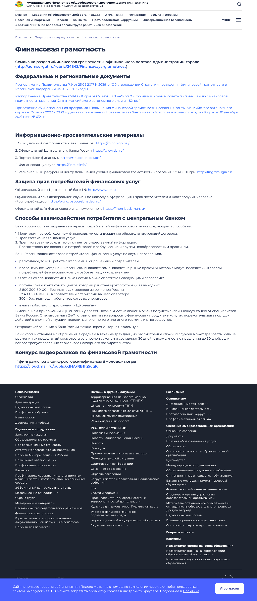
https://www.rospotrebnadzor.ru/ (74, 201)
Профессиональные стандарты (38, 445)
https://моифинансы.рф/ (80, 158)
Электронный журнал (31, 434)
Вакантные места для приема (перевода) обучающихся (196, 482)
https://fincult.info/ (71, 165)
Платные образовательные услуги (191, 441)
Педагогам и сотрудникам (35, 429)
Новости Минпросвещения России (41, 455)
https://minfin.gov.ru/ (112, 143)
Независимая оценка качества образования (199, 546)
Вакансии (22, 470)
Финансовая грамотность (34, 513)
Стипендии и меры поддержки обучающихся (200, 475)
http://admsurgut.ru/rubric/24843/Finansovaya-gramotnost (71, 66)
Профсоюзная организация (35, 465)
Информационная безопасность (167, 20)
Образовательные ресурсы (35, 439)
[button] (239, 4)
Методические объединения (36, 493)
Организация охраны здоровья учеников (196, 525)
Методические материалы (35, 503)
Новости (61, 20)
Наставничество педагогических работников (49, 508)
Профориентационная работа (188, 419)
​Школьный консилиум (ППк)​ (112, 405)
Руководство (175, 460)
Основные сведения (181, 431)
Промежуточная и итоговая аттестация (120, 453)
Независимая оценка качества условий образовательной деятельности (195, 552)
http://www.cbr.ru (102, 190)
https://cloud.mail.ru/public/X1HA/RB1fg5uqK (56, 366)
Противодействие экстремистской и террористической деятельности (118, 499)
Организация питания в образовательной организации (197, 453)
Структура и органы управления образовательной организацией (190, 496)
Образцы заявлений (106, 474)
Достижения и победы (32, 422)
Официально (176, 398)
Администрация (27, 402)
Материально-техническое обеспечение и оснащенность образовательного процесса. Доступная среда (198, 506)
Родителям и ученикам (108, 427)
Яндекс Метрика (94, 587)
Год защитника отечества (109, 525)
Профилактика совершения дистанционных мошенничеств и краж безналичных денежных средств (50, 479)
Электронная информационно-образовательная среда (114, 513)
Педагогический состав (33, 407)
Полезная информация (33, 20)
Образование (176, 446)
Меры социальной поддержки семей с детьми (125, 520)
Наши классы (25, 417)
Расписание (136, 14)
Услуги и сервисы (164, 14)
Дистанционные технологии (187, 404)
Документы (174, 436)
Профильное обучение (32, 412)
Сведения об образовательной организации (66, 14)
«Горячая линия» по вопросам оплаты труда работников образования (68, 25)
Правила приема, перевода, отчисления (196, 520)
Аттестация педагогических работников (45, 450)
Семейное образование (108, 469)
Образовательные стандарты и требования (198, 470)
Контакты (80, 20)
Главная (21, 14)
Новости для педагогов (32, 527)
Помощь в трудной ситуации (113, 392)
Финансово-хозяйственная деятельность (196, 489)
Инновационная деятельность (188, 409)
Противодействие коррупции (115, 20)
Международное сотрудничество (191, 465)
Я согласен (229, 588)
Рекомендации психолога (110, 421)
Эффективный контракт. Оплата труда (43, 487)
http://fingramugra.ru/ (214, 172)
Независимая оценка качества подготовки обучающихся (198, 561)
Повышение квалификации (36, 460)
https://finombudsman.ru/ (124, 209)
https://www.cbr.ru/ (108, 150)
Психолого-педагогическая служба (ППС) (122, 411)
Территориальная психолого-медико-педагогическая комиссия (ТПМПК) (119, 398)
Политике (191, 591)
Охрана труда (25, 498)
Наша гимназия (27, 392)
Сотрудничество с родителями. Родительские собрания (125, 480)
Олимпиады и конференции (112, 463)
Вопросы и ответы (180, 532)
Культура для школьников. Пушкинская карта (124, 506)
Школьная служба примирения (114, 416)
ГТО (93, 487)
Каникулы (98, 448)
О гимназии (114, 14)
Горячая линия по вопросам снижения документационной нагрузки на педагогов (47, 520)
